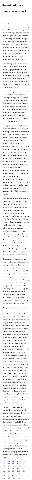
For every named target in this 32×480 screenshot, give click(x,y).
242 (14, 473)
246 (4, 473)
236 (13, 471)
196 (14, 478)
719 (9, 463)
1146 (22, 475)
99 (9, 471)
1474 (18, 461)
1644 (4, 471)
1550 (18, 471)
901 (4, 475)
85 (13, 475)
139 (9, 461)
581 (13, 463)
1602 (24, 461)
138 (24, 471)
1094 (19, 473)
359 (4, 468)
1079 (18, 468)
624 (4, 461)
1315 (9, 473)
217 (9, 466)
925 (17, 475)
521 (24, 473)
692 (24, 468)
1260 (18, 463)
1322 (4, 466)
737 (9, 475)
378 (24, 466)
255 (9, 468)
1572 (14, 466)
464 (4, 463)
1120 (9, 478)
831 (13, 461)
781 (4, 478)
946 (19, 466)
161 (24, 463)
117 (28, 468)
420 (13, 468)
